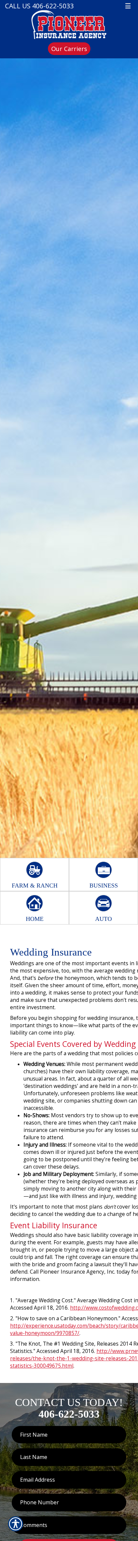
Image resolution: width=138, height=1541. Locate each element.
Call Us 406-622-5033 (39, 5)
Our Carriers (69, 49)
